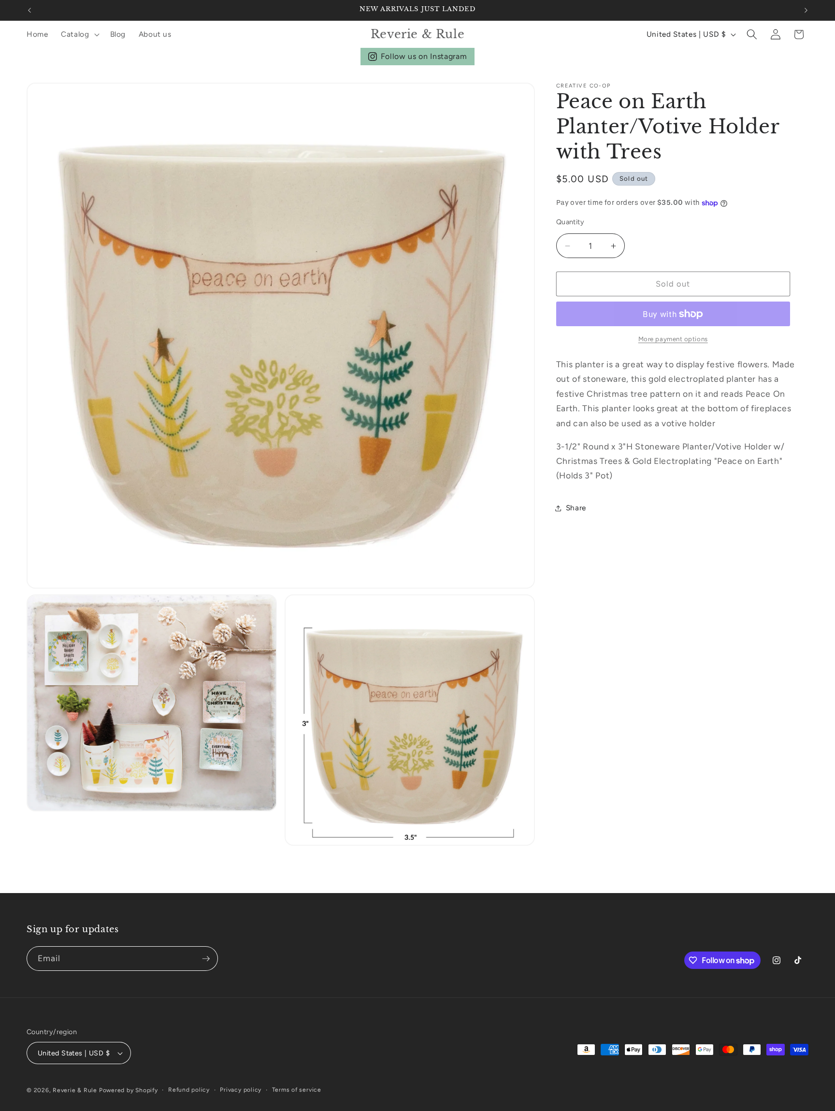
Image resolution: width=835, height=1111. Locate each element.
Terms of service (296, 1089)
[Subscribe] (205, 958)
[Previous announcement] (29, 10)
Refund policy (189, 1089)
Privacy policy (240, 1089)
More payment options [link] (673, 339)
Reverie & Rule (75, 1090)
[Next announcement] (806, 10)
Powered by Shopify (128, 1090)
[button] (79, 34)
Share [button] (576, 508)
